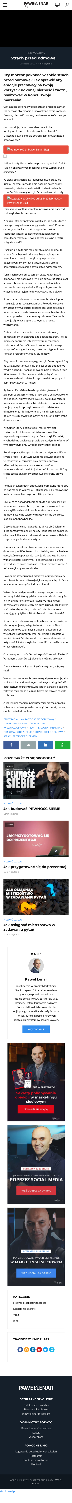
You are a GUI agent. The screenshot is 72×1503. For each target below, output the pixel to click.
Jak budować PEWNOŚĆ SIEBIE (31, 809)
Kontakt (36, 1464)
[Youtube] (39, 1349)
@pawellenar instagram (36, 1413)
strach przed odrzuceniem (20, 736)
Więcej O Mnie (36, 1029)
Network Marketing (49, 727)
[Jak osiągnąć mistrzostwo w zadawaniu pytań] (36, 897)
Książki (36, 1432)
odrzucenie (24, 731)
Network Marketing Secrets (29, 1302)
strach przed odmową (49, 731)
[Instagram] (26, 1349)
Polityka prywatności (36, 1460)
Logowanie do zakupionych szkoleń (36, 1451)
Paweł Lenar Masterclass (36, 1428)
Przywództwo (36, 52)
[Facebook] (20, 1349)
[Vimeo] (52, 1349)
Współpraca (36, 1436)
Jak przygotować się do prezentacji (35, 867)
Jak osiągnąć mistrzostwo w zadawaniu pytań (29, 927)
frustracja (10, 719)
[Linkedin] (33, 1349)
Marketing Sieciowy (16, 723)
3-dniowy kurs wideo (36, 1405)
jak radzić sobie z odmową (37, 719)
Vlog (16, 1314)
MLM (31, 727)
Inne (15, 1320)
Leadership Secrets (24, 1308)
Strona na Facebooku (36, 1409)
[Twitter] (45, 1349)
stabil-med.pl (8, 1491)
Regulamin (36, 1455)
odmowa (9, 731)
